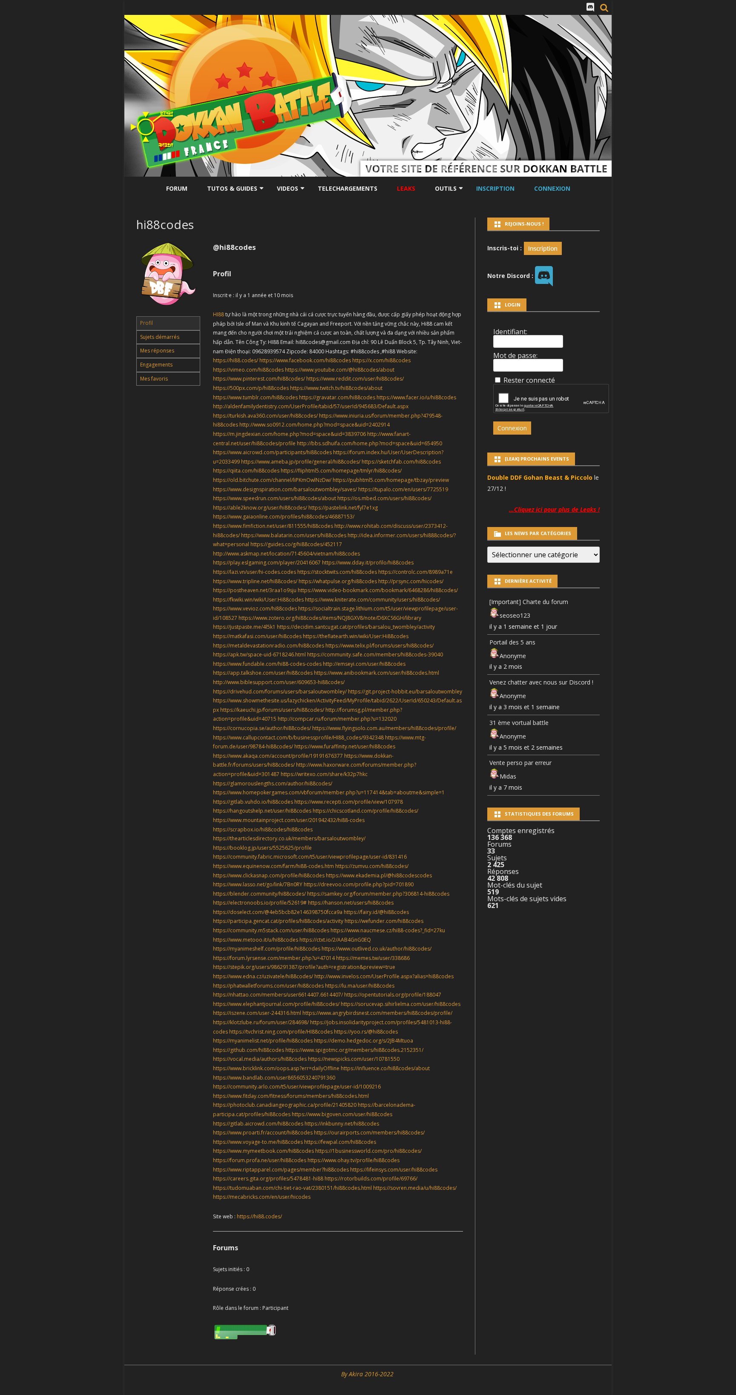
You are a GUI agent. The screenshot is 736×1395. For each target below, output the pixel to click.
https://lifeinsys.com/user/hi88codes (393, 1169)
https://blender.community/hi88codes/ (259, 893)
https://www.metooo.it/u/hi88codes (255, 939)
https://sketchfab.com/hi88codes (401, 461)
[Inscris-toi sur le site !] (542, 247)
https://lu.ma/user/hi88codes (359, 985)
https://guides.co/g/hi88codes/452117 (296, 544)
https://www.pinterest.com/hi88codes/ (259, 378)
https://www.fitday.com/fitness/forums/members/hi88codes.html (291, 1096)
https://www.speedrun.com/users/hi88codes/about (274, 498)
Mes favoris (154, 378)
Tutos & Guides (232, 188)
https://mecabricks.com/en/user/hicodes (261, 1196)
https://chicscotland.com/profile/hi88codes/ (365, 810)
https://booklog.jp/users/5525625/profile (262, 847)
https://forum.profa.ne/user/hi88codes (259, 1160)
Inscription (495, 188)
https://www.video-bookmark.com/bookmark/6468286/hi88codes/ (378, 590)
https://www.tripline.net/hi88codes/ (255, 581)
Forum (176, 188)
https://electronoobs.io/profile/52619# (260, 902)
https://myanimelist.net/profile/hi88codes (263, 1040)
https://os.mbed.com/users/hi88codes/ (384, 498)
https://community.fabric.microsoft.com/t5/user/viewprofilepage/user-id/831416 (310, 856)
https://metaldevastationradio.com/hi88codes (268, 645)
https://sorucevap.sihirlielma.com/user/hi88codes (400, 1004)
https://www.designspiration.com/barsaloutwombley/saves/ (285, 489)
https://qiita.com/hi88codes (246, 470)
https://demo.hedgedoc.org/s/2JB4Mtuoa (363, 1040)
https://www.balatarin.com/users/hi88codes (293, 535)
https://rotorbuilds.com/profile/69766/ (371, 1178)
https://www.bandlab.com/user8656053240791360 (274, 1077)
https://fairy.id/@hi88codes (376, 912)
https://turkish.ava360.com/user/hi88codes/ (265, 415)
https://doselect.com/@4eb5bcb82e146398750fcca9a (277, 912)
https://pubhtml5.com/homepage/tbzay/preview (391, 480)
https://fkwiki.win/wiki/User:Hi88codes (258, 599)
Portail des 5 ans (512, 642)
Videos (287, 188)
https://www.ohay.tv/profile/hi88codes (354, 1160)
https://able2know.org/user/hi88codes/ (260, 507)
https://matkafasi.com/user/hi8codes (257, 636)
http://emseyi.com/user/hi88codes (364, 663)
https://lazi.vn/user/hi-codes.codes (254, 572)
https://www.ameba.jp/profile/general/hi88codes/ (300, 461)
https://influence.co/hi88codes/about (385, 1068)
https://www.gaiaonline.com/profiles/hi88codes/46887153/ (283, 516)
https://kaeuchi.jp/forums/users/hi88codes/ (272, 709)
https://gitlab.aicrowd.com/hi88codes (258, 1123)
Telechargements (347, 188)
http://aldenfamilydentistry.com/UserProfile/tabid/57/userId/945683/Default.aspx (310, 406)
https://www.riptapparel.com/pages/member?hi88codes (281, 1169)
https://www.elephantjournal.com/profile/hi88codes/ (276, 1004)
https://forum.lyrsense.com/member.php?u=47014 (274, 958)
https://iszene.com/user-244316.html (257, 1013)
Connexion (552, 188)
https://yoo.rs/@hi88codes (366, 1031)
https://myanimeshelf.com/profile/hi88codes (266, 948)
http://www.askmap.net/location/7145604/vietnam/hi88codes (286, 553)
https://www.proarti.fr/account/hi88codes (263, 1132)
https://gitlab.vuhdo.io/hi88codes (253, 801)
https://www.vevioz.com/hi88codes (255, 608)
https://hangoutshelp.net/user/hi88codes (262, 810)
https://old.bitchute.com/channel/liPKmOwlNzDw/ (272, 480)
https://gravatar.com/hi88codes (337, 397)
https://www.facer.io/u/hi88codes (416, 397)
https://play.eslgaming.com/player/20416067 (267, 562)
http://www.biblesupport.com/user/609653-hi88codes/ (279, 682)
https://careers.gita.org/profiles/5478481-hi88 (268, 1178)
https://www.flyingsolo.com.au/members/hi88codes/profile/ (384, 728)
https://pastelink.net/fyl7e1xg (343, 507)
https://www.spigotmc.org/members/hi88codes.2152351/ (354, 1050)
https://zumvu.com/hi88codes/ (371, 866)
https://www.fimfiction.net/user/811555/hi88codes (273, 526)
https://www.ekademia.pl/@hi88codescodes (379, 875)
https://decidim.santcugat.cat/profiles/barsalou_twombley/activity (356, 626)
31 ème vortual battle (519, 723)
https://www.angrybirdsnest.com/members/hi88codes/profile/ (377, 1013)
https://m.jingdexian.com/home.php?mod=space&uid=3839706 (289, 434)
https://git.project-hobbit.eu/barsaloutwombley (405, 691)
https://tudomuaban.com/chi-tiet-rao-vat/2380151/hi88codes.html (292, 1188)
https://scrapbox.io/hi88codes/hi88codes (263, 829)
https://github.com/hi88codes (248, 1050)
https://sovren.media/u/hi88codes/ (415, 1188)
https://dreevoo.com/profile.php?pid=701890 (359, 884)
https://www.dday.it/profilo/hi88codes (368, 562)
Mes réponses (157, 350)
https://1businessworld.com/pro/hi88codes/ (368, 1150)
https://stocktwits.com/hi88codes (337, 572)
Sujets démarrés (159, 337)
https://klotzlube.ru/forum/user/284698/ (261, 1022)
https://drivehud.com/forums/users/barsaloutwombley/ (280, 691)
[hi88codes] (168, 312)
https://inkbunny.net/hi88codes (342, 1123)
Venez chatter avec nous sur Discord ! (541, 682)
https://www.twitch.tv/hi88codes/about (336, 388)
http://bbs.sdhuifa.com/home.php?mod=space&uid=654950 (369, 443)
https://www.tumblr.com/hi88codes (255, 397)
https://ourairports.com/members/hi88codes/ (369, 1132)
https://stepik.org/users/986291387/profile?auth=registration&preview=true (304, 967)
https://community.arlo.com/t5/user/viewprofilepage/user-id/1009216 (297, 1086)
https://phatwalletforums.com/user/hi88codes (268, 985)
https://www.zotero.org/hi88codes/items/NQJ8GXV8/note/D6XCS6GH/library (330, 618)
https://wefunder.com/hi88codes (384, 921)
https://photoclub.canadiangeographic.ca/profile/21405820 (284, 1105)
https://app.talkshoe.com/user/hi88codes (263, 672)
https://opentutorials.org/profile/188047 (392, 994)
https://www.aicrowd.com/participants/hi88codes (272, 452)
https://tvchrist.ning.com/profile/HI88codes (281, 1031)
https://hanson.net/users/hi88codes (351, 902)
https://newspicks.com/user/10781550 (354, 1059)
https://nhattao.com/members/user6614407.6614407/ (278, 994)
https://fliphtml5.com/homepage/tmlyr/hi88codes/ (341, 470)
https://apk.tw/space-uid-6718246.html (259, 654)
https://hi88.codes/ (235, 360)
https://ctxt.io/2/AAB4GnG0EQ (335, 939)
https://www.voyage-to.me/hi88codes (258, 1142)
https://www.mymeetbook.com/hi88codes (263, 1150)
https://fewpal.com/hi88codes (340, 1142)
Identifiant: (510, 331)
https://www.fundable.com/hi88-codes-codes (267, 663)
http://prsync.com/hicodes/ (410, 581)
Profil (146, 323)
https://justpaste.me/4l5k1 (244, 626)
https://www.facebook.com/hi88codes (305, 360)
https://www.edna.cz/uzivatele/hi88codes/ (263, 976)
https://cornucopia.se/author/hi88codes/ (262, 728)
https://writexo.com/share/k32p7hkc (324, 774)
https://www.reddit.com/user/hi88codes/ (355, 378)
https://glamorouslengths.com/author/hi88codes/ (272, 783)
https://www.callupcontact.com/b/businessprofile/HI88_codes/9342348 (298, 737)
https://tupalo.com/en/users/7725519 (403, 489)
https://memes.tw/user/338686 (373, 958)
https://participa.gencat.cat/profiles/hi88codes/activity (278, 921)
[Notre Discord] (590, 7)
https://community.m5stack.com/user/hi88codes (271, 930)
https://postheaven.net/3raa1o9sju (254, 590)
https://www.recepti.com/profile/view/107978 (348, 801)
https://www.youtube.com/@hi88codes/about (339, 369)
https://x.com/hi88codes (381, 360)
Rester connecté (529, 380)
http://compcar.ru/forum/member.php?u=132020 (337, 718)
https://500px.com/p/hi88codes (251, 388)
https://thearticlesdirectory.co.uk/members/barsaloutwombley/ (289, 838)
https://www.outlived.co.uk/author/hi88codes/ (376, 948)
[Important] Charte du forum (528, 602)
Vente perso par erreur (520, 763)
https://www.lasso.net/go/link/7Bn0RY (257, 884)
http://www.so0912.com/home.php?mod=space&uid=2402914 (314, 424)
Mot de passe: (515, 355)
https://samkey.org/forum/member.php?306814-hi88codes (378, 893)
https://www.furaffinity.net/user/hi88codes (344, 746)
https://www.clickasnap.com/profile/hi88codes (269, 875)
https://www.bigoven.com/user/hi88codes (342, 1114)
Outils (446, 188)
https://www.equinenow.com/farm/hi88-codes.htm (273, 866)
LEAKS (406, 188)
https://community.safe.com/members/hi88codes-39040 (375, 654)
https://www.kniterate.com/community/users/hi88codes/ (372, 599)
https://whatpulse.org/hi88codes (338, 581)
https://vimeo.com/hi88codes (248, 369)
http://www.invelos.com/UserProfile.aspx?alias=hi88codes (384, 976)
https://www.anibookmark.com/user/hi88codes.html (376, 672)
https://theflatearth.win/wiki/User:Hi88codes (355, 636)
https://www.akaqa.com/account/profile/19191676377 (278, 755)
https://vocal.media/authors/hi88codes (260, 1059)
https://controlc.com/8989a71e (415, 572)
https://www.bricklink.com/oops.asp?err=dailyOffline (276, 1068)
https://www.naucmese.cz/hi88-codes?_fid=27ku (388, 930)
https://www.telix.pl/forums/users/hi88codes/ (379, 645)
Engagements (156, 364)
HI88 (218, 314)
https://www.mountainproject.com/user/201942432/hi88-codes (289, 820)
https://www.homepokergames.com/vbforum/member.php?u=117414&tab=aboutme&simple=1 (329, 792)
